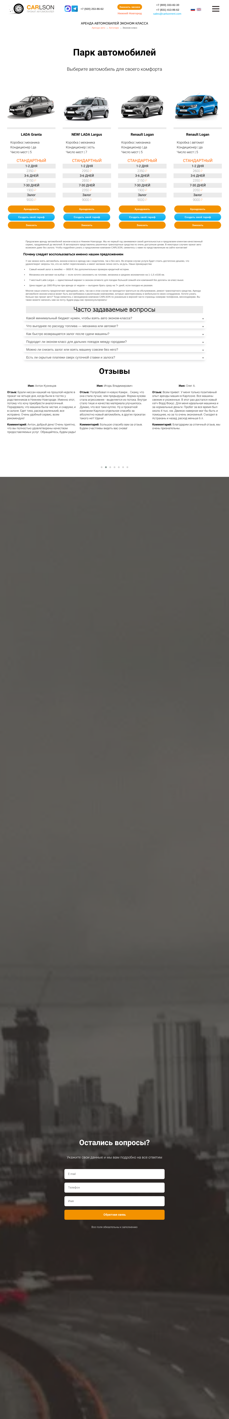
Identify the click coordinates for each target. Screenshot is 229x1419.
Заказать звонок (129, 7)
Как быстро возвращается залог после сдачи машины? (67, 334)
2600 (198, 171)
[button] (101, 467)
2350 (31, 171)
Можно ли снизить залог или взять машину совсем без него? (72, 349)
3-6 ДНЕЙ (31, 176)
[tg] (75, 9)
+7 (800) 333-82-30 (167, 5)
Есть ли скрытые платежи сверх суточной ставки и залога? (70, 357)
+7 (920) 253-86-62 (92, 9)
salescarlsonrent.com (167, 13)
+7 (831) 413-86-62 (167, 9)
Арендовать (31, 209)
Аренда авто (98, 27)
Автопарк (114, 27)
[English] (199, 9)
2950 (87, 171)
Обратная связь (114, 1214)
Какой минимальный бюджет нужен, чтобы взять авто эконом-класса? (79, 318)
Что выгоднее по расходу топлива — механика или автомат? (72, 326)
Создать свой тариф (31, 217)
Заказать (31, 225)
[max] (68, 9)
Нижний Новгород (130, 13)
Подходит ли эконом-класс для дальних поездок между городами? (76, 342)
